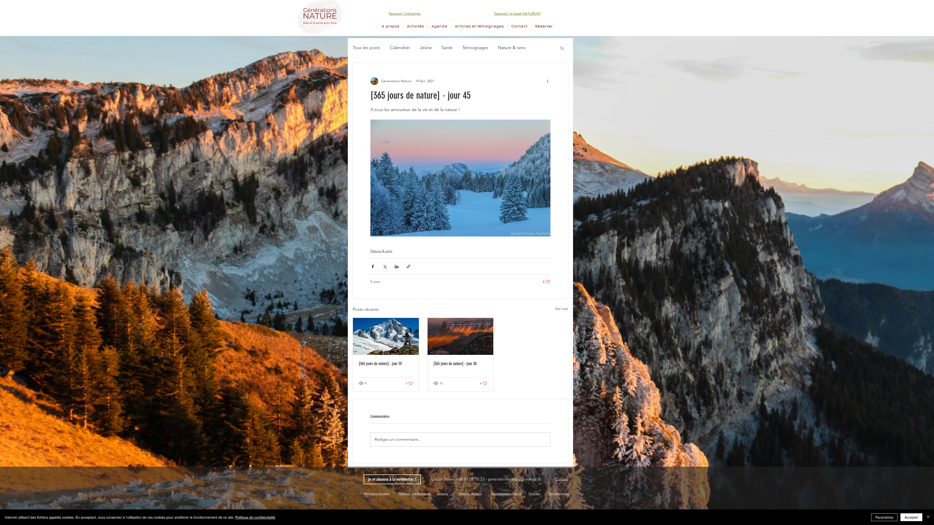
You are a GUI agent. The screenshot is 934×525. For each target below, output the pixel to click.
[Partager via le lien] (408, 266)
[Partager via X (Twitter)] (384, 266)
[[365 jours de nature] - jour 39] (386, 336)
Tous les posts (366, 47)
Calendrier (400, 47)
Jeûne (426, 47)
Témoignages (475, 47)
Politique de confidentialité (255, 517)
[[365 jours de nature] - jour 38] (461, 336)
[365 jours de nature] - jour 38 (454, 363)
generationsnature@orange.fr (514, 479)
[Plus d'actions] (547, 81)
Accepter (911, 517)
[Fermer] (928, 517)
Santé (446, 47)
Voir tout (561, 308)
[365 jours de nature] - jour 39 (380, 363)
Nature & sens (512, 47)
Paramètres (884, 517)
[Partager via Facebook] (372, 266)
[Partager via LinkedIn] (396, 266)
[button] (405, 13)
